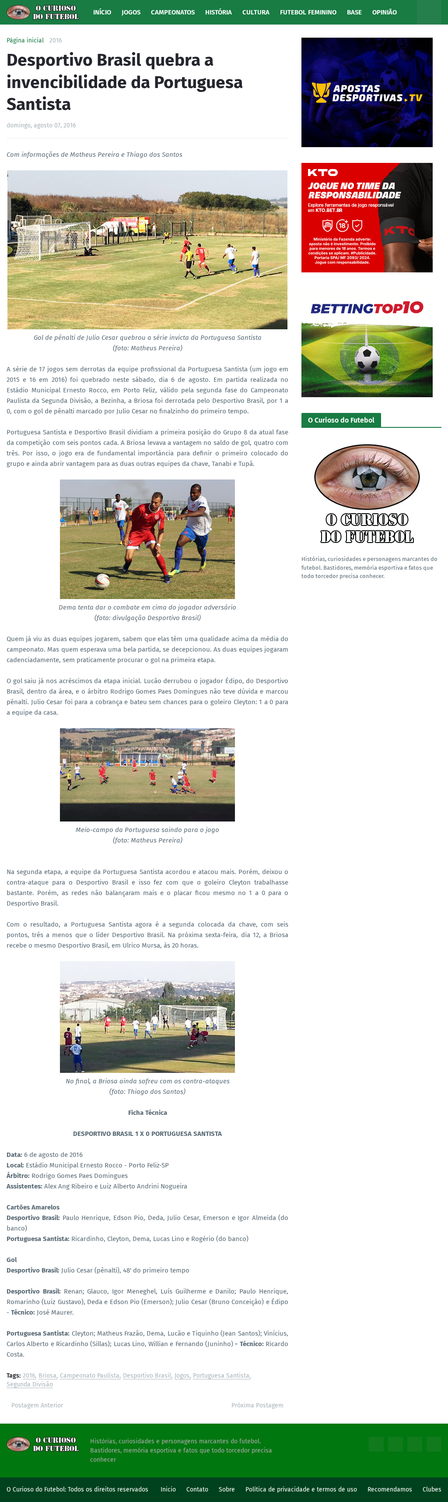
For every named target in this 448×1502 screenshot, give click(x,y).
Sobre (227, 1489)
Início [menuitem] (102, 12)
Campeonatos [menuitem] (173, 12)
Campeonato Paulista (89, 1376)
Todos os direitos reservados (108, 1489)
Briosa (47, 1376)
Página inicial (25, 41)
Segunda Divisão (30, 1385)
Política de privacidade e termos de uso (301, 1489)
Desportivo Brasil (147, 1376)
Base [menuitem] (354, 12)
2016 (55, 41)
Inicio (168, 1489)
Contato (197, 1489)
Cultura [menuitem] (256, 12)
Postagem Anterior (37, 1405)
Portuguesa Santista (221, 1376)
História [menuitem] (218, 12)
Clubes (432, 1489)
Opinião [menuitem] (384, 12)
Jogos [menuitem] (131, 12)
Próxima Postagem (257, 1405)
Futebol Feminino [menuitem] (308, 12)
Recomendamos (390, 1489)
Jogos (182, 1376)
